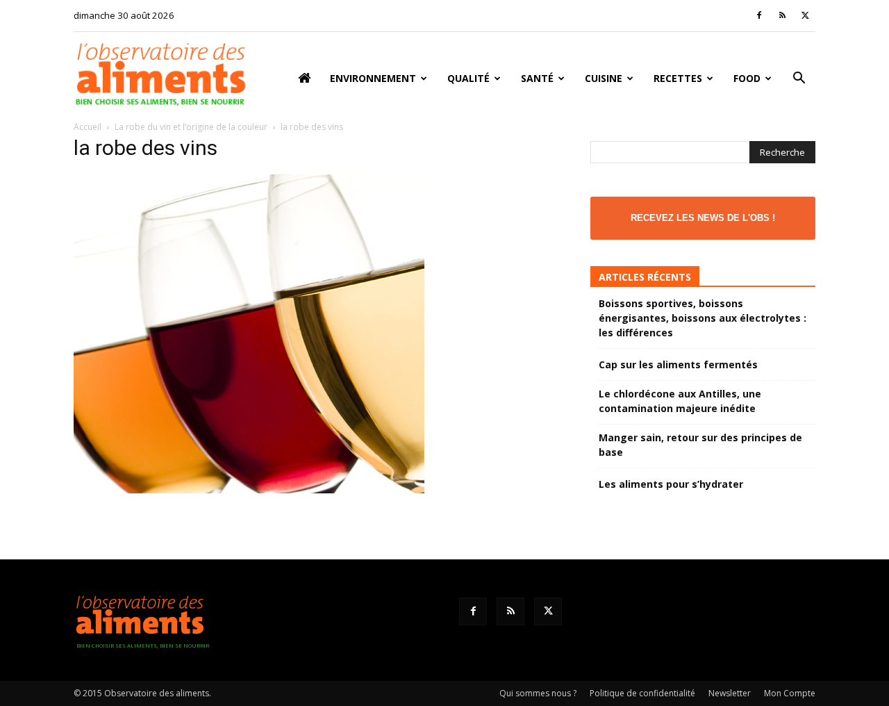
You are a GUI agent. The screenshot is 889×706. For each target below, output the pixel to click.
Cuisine (603, 78)
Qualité (468, 78)
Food (747, 78)
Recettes (678, 78)
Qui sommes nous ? (537, 693)
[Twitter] (805, 15)
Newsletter (729, 693)
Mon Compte (789, 693)
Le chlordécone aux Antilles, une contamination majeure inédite (680, 401)
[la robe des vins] (249, 489)
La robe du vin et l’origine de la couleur (191, 127)
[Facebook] (759, 15)
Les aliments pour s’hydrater (671, 484)
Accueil (87, 127)
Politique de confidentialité (642, 693)
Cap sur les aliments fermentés (678, 364)
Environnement (373, 78)
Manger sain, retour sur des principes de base (700, 445)
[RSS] (782, 15)
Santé (537, 78)
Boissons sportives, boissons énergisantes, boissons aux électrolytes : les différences (702, 318)
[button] (798, 79)
